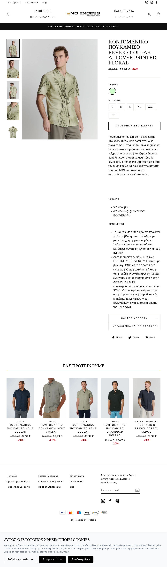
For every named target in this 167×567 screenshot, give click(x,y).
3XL (114, 115)
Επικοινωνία (31, 2)
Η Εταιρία (12, 476)
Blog (44, 2)
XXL (150, 106)
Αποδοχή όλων (81, 559)
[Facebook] (110, 501)
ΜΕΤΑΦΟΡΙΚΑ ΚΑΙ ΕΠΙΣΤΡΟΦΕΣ (134, 326)
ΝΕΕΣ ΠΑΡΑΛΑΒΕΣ (42, 17)
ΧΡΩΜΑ (113, 84)
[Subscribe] (137, 490)
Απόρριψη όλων (52, 559)
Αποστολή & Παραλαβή (50, 481)
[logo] (83, 14)
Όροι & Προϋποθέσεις (18, 481)
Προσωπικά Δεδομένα (18, 487)
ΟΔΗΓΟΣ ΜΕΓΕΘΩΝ (134, 318)
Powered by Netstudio (85, 520)
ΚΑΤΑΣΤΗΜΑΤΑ (124, 11)
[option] (83, 26)
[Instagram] (103, 501)
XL (139, 106)
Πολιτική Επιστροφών (49, 487)
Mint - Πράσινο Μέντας (112, 91)
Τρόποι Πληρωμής (48, 476)
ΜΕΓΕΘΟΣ (115, 100)
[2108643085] (117, 501)
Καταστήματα (76, 476)
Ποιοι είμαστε (14, 2)
